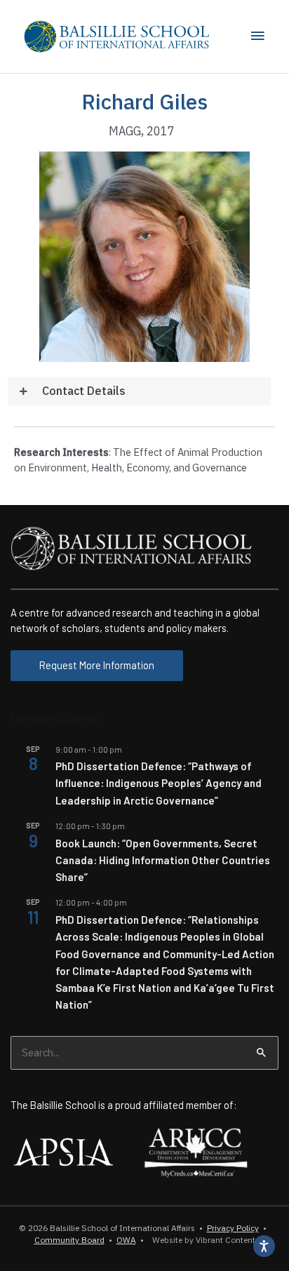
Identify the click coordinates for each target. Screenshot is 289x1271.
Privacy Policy (233, 1228)
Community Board (69, 1240)
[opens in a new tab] (63, 1150)
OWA (126, 1240)
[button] (139, 391)
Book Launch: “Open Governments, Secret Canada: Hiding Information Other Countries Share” (162, 860)
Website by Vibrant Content (201, 1240)
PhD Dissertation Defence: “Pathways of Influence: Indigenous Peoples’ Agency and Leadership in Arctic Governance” (158, 783)
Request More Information (96, 665)
